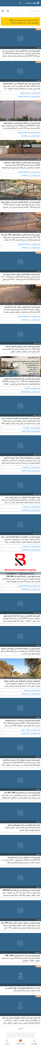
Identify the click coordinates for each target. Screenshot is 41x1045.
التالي (19, 1028)
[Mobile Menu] (20, 3)
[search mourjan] (8, 11)
